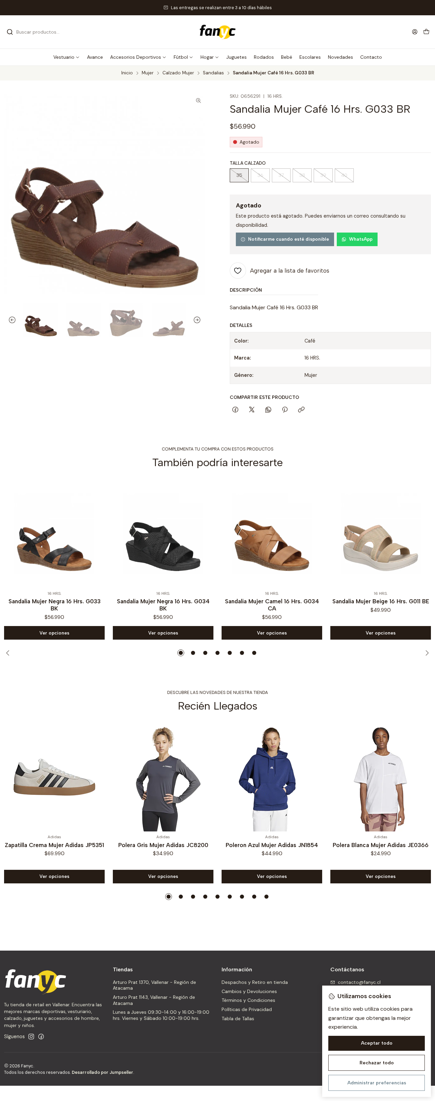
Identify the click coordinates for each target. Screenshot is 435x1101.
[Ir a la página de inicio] (217, 31)
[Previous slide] (9, 320)
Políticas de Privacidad (247, 1009)
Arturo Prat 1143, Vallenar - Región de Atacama (154, 1000)
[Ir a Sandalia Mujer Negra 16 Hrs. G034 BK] (84, 533)
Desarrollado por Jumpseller (102, 1072)
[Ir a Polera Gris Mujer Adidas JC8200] (163, 777)
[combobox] (41, 32)
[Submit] (10, 32)
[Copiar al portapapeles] (301, 410)
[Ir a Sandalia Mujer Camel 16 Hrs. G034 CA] (192, 533)
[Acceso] (414, 31)
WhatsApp (360, 239)
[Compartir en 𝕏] (252, 410)
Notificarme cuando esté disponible (288, 239)
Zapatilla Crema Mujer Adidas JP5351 (54, 845)
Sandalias (213, 73)
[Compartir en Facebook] (235, 410)
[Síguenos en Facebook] (41, 1036)
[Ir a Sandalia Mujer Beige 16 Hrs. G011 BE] (301, 533)
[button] (66, 57)
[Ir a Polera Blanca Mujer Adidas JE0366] (380, 777)
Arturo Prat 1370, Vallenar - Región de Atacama (154, 985)
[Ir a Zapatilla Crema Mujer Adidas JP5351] (54, 777)
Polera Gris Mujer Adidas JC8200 (163, 845)
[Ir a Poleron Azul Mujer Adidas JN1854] (272, 777)
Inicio (127, 73)
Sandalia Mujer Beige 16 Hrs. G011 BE (301, 601)
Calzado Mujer (178, 73)
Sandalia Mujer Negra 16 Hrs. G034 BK (84, 605)
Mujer (148, 73)
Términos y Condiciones (248, 1000)
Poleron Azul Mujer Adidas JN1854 (272, 845)
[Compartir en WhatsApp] (268, 410)
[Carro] (426, 32)
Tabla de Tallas (238, 1018)
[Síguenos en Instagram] (31, 1036)
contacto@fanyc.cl (359, 982)
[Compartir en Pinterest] (285, 410)
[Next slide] (200, 320)
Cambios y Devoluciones (249, 991)
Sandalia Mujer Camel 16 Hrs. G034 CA (193, 605)
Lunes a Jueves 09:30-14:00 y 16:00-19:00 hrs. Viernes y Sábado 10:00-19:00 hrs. (161, 1015)
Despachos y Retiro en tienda (255, 982)
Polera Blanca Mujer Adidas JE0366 (381, 845)
